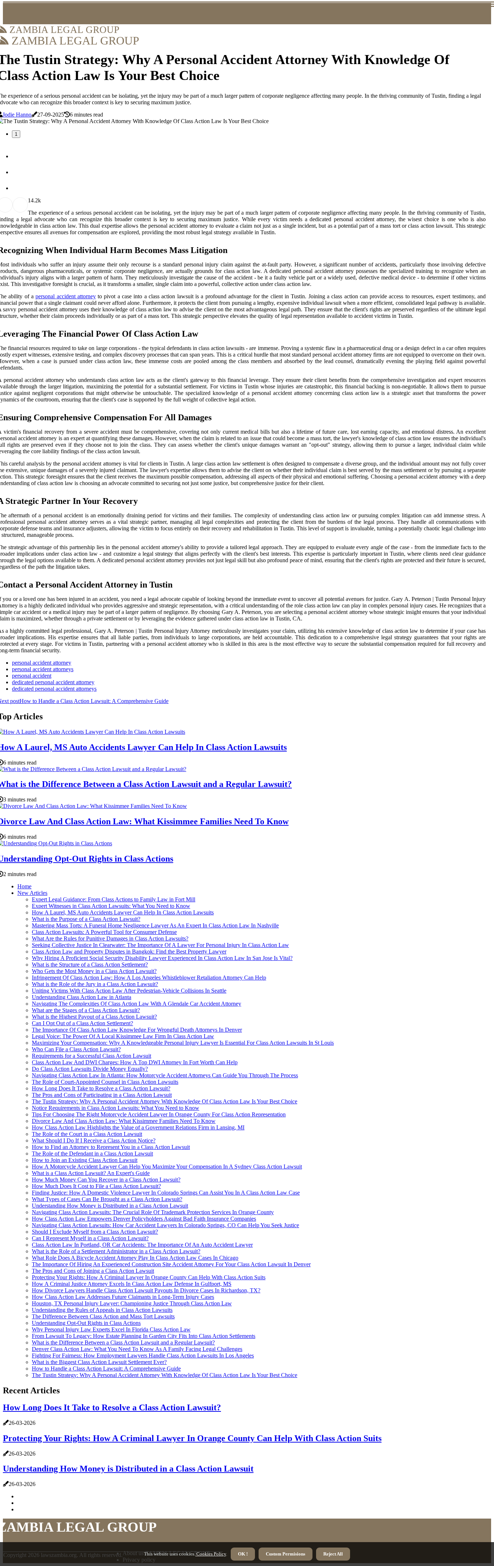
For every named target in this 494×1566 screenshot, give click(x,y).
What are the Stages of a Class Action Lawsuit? (86, 1010)
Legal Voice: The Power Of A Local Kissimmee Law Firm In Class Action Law (123, 1036)
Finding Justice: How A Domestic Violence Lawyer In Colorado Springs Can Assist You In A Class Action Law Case (166, 1193)
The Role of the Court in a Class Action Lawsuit (87, 1134)
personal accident (31, 676)
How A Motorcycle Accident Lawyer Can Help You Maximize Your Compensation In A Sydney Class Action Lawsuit (167, 1166)
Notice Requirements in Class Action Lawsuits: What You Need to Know (115, 1108)
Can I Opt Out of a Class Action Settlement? (82, 1023)
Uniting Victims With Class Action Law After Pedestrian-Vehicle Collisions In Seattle (129, 991)
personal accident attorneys (42, 669)
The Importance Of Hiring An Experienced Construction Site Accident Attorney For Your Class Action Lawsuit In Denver (171, 1264)
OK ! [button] (243, 1554)
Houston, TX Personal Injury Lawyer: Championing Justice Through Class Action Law (132, 1303)
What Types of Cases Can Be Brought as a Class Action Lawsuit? (107, 1199)
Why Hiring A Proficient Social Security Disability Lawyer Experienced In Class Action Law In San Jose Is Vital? (162, 958)
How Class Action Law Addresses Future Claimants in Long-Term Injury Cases (123, 1297)
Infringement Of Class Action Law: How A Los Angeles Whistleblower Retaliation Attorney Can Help (149, 977)
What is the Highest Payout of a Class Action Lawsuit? (94, 1017)
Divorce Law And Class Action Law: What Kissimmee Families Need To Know (124, 1121)
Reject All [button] (333, 1554)
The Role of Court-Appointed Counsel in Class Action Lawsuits (105, 1082)
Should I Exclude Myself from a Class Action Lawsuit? (95, 1232)
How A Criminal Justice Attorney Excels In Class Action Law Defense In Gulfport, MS (131, 1284)
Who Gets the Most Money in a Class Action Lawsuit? (94, 971)
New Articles (32, 893)
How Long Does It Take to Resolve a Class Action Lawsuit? (101, 1088)
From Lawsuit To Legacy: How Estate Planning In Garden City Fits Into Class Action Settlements (143, 1336)
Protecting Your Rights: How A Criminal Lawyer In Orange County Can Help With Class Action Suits (148, 1277)
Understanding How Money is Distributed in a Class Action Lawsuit (110, 1206)
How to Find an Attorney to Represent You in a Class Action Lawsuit (111, 1147)
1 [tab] (16, 134)
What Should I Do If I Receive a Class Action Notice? (94, 1140)
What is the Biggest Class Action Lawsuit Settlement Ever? (99, 1362)
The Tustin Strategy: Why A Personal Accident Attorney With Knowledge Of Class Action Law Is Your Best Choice (164, 1101)
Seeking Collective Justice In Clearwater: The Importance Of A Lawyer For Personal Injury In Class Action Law (160, 945)
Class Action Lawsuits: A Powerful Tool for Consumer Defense (104, 932)
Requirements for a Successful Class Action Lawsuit (91, 1056)
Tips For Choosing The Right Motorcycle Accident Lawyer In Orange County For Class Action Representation (159, 1114)
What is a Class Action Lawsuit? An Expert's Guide (91, 1173)
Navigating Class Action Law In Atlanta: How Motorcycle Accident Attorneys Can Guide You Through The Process (165, 1075)
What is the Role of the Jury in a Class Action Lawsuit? (95, 984)
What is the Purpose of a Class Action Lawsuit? (86, 919)
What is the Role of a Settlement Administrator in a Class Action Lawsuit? (116, 1251)
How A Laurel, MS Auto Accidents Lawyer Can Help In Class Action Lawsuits (123, 912)
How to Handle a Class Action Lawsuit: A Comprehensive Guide (106, 1368)
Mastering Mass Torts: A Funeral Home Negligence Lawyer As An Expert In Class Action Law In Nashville (155, 925)
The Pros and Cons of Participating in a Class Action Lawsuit (102, 1095)
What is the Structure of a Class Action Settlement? (90, 964)
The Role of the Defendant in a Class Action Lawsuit (92, 1153)
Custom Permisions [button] (285, 1554)
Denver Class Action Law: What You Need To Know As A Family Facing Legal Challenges (137, 1349)
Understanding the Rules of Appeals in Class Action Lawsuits (102, 1310)
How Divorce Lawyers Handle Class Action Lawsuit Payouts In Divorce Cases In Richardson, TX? (146, 1290)
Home (24, 886)
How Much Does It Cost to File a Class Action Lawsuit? (96, 1186)
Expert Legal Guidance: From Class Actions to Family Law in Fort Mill (113, 899)
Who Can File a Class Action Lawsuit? (76, 1049)
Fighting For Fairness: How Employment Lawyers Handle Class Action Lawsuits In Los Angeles (143, 1355)
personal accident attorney (65, 296)
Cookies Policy (210, 1554)
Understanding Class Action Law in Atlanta (81, 997)
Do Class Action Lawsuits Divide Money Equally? (90, 1069)
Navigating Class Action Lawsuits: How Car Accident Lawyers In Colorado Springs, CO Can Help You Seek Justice (165, 1225)
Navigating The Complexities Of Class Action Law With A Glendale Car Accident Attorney (136, 1004)
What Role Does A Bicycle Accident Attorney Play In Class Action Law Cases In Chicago (135, 1258)
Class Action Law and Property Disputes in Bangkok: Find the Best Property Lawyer (129, 951)
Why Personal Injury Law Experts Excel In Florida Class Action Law (111, 1329)
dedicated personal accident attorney (53, 682)
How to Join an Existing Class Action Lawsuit (84, 1160)
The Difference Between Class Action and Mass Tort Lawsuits (103, 1316)
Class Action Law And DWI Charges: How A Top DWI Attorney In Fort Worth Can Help (135, 1062)
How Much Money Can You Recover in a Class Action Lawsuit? (106, 1179)
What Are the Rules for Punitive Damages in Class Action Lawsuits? (110, 938)
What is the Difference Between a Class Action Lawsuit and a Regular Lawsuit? (123, 1342)
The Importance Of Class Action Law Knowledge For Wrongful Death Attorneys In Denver (137, 1030)
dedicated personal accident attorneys (54, 689)
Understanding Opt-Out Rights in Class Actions (86, 1323)
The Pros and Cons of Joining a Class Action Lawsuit (93, 1271)
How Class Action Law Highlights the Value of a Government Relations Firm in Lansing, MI (138, 1127)
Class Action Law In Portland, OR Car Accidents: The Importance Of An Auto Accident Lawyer (142, 1245)
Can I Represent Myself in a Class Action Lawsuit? (90, 1238)
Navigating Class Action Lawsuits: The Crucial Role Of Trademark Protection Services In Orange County (153, 1212)
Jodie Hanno (17, 114)
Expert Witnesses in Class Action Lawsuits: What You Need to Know (111, 906)
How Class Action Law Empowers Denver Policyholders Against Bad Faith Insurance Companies (144, 1219)
